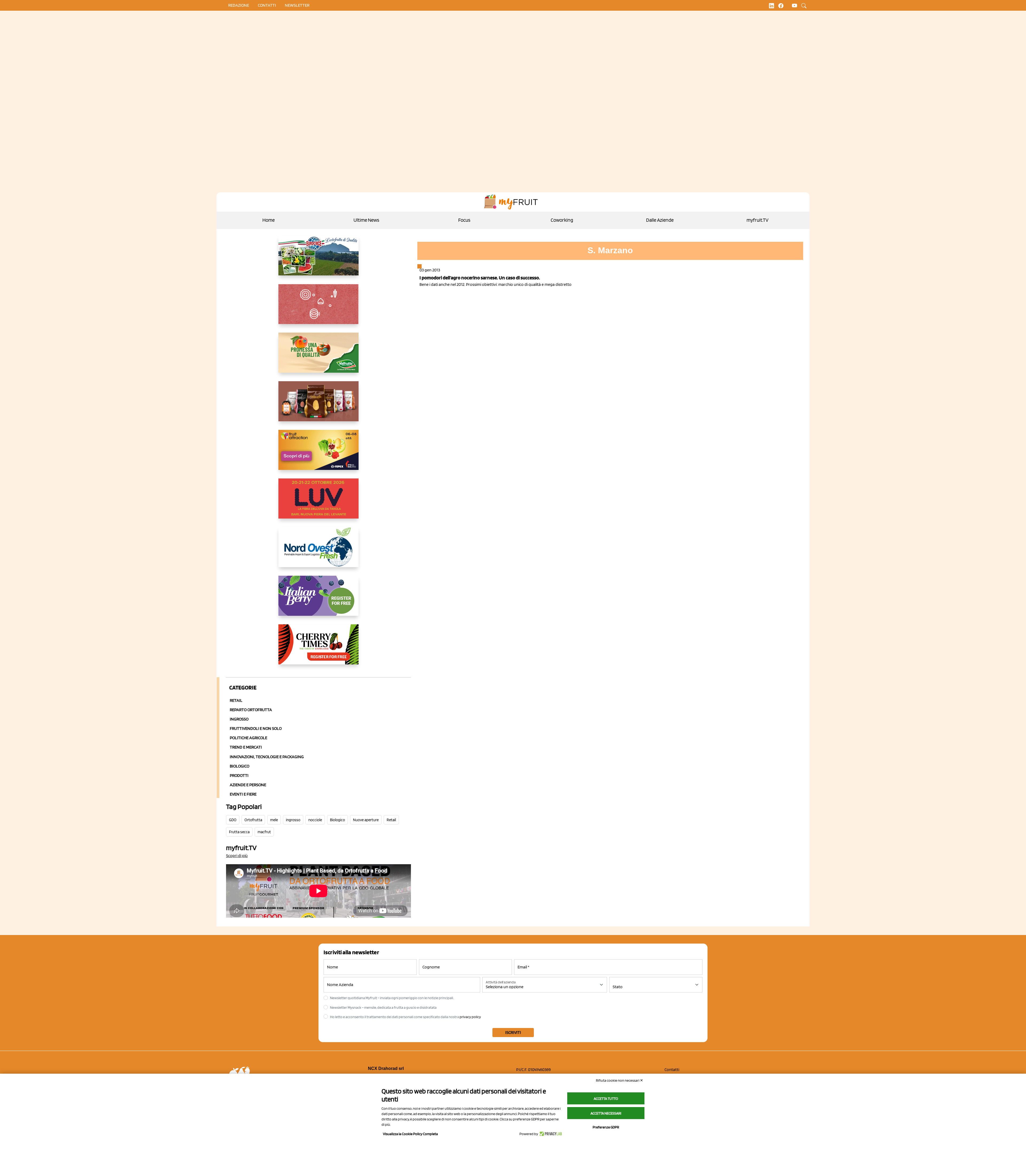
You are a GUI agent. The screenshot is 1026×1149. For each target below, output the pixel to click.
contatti (267, 5)
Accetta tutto (606, 1098)
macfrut (264, 831)
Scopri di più (237, 855)
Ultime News (366, 220)
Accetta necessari (605, 1113)
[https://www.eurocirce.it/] (318, 259)
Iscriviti (513, 1032)
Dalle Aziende (660, 220)
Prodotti (239, 775)
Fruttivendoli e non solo (256, 728)
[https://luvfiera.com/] (318, 502)
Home (268, 220)
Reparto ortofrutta (251, 709)
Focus (464, 220)
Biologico (239, 766)
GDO (232, 819)
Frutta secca (239, 831)
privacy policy (470, 1017)
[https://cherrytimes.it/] (318, 648)
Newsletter (297, 5)
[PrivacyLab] (550, 1133)
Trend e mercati (246, 747)
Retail (236, 700)
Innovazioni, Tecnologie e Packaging (267, 756)
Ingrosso (239, 719)
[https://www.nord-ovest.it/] (318, 551)
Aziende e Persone (248, 784)
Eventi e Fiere (243, 794)
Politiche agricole (248, 737)
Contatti (671, 1069)
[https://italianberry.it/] (318, 600)
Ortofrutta (253, 819)
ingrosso (293, 819)
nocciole (315, 819)
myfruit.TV (757, 220)
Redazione (238, 5)
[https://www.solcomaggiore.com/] (318, 308)
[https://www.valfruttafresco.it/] (318, 357)
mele (274, 819)
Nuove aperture (366, 819)
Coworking (562, 220)
